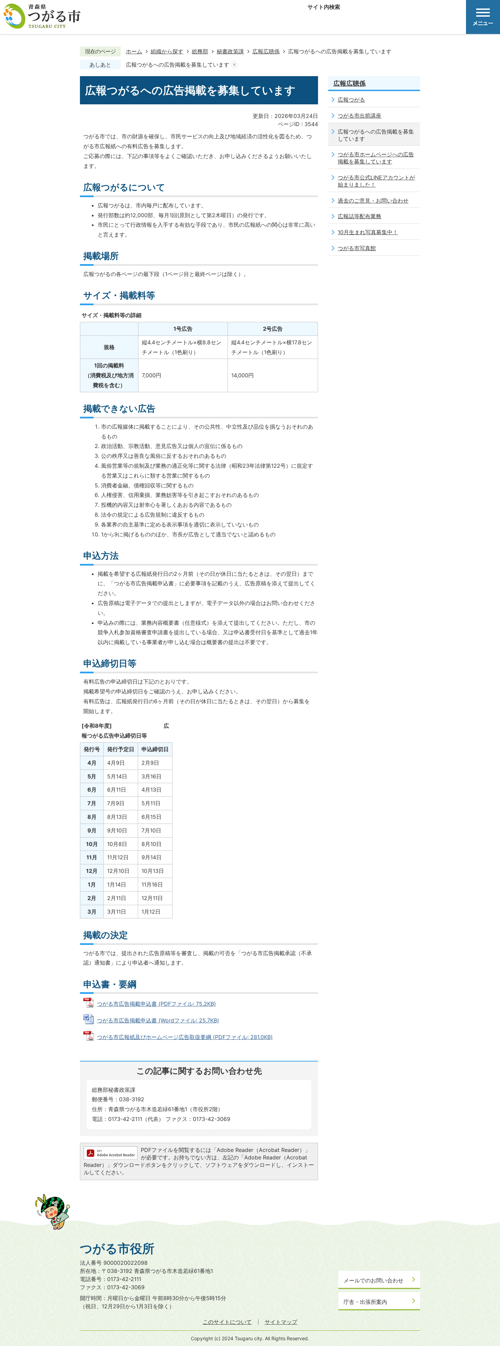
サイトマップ (281, 1321)
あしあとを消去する (234, 65)
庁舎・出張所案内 (365, 1301)
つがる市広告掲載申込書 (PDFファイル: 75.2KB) (156, 1003)
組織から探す (167, 51)
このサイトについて (227, 1321)
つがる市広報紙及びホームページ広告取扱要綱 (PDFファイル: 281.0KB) (185, 1037)
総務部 (200, 51)
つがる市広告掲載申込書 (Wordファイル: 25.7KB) (158, 1020)
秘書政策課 (230, 51)
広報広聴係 (266, 51)
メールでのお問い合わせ (373, 1280)
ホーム (134, 51)
